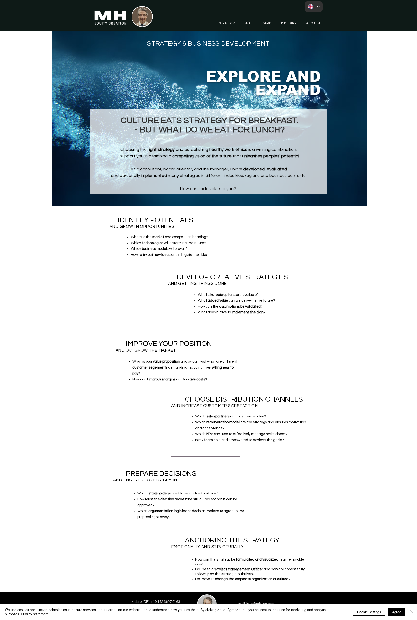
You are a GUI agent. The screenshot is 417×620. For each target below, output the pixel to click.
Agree (396, 611)
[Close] (411, 611)
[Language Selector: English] (314, 6)
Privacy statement (34, 614)
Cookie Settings (369, 611)
